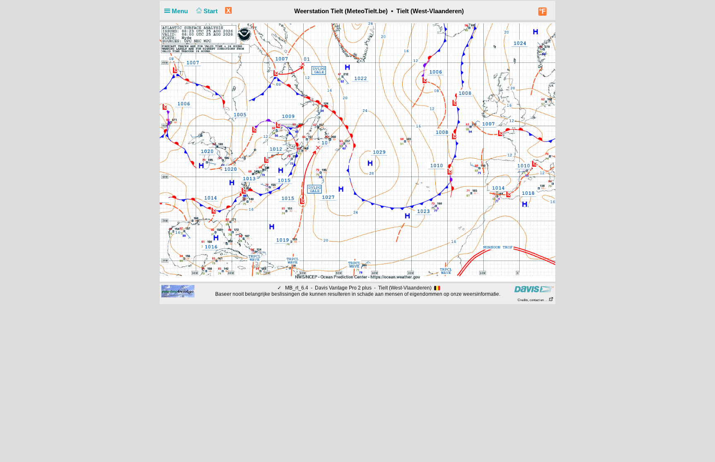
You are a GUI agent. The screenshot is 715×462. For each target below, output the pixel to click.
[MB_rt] (177, 291)
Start (211, 10)
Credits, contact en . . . (533, 300)
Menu (180, 10)
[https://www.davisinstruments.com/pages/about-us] (534, 289)
